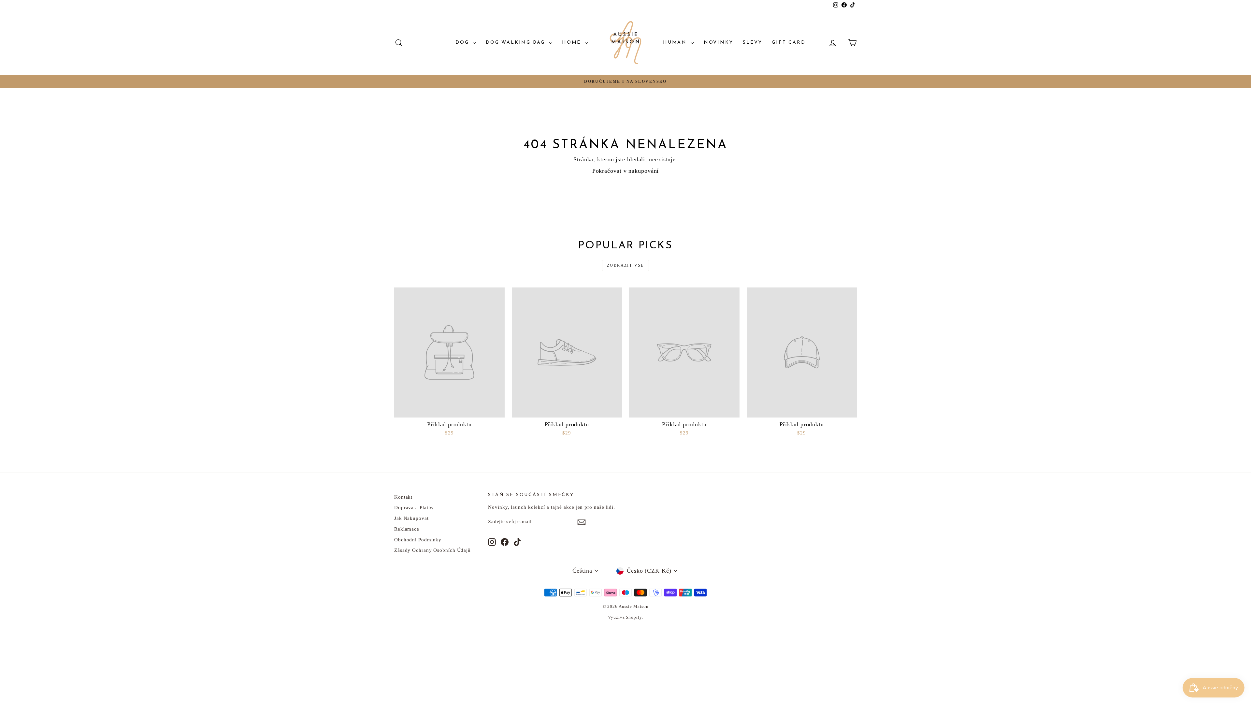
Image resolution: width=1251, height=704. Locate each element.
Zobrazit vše (625, 265)
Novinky (718, 42)
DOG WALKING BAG (516, 42)
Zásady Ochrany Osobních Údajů (432, 550)
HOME (572, 42)
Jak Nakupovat (411, 518)
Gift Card (788, 42)
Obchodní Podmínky (417, 539)
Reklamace (406, 529)
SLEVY (752, 42)
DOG (463, 42)
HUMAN (676, 42)
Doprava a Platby (414, 507)
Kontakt (403, 497)
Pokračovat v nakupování (625, 171)
